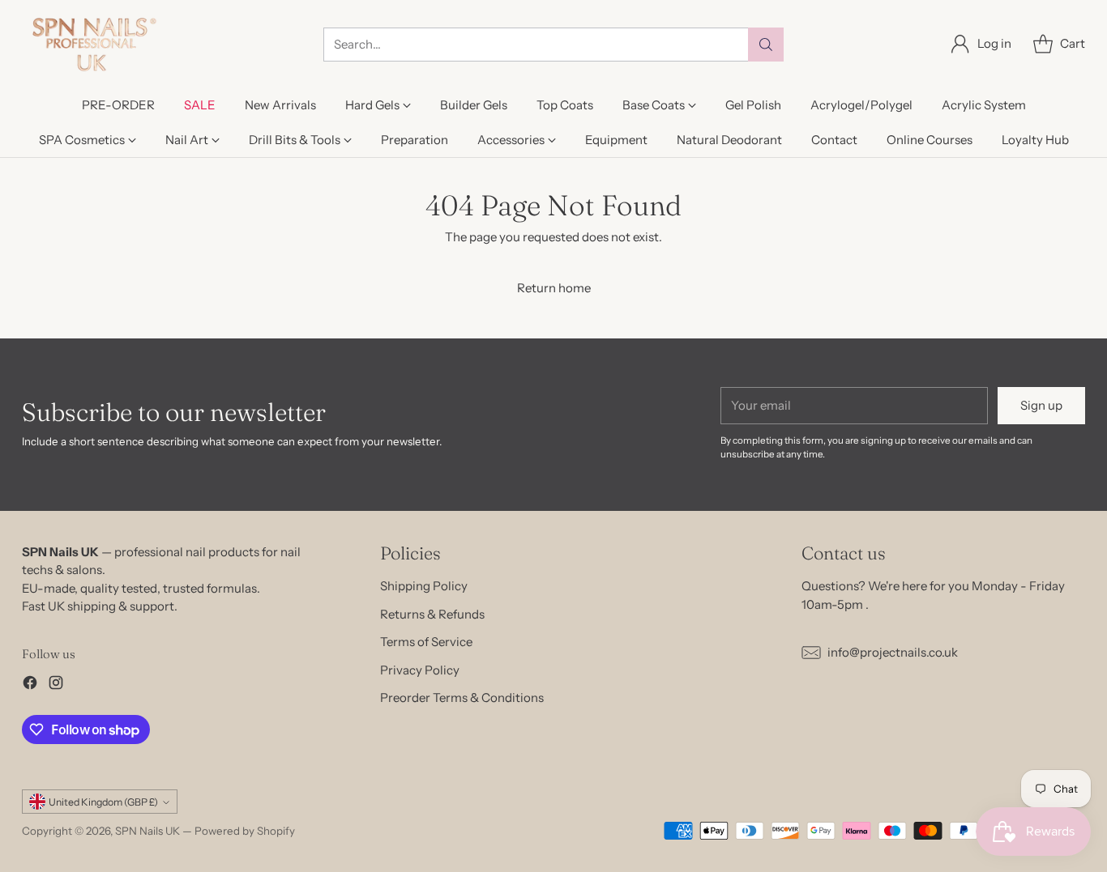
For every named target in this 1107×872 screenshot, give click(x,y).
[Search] (766, 45)
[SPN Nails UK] (93, 44)
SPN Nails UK (147, 830)
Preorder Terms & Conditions (462, 697)
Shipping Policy (424, 585)
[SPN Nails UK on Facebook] (30, 685)
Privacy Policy (419, 670)
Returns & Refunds (432, 614)
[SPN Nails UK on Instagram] (56, 685)
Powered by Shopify (244, 830)
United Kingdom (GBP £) (103, 802)
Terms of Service (426, 641)
